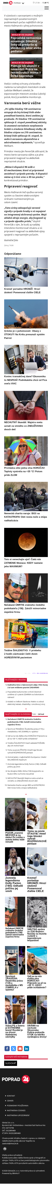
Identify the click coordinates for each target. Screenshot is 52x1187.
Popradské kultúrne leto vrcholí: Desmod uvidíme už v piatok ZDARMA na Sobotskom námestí (25, 694)
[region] (23, 3)
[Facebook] (7, 1049)
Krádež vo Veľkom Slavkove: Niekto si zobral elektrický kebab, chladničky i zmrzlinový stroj (26, 702)
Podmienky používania (17, 1105)
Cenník (10, 1100)
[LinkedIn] (27, 1049)
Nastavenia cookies (16, 1110)
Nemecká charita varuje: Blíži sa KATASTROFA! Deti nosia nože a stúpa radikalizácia (26, 786)
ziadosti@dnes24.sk (10, 1143)
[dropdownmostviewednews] (26, 709)
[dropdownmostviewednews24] (26, 795)
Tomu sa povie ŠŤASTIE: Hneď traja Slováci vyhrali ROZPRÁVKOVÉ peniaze (24, 751)
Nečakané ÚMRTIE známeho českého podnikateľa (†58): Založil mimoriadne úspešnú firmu (24, 722)
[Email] (20, 1049)
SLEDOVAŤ (10, 1063)
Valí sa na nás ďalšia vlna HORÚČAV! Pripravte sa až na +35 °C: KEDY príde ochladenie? (27, 737)
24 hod (41, 714)
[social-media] (4, 1149)
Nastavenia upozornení (18, 1115)
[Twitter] (14, 1049)
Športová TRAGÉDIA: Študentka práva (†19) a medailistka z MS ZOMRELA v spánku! (25, 730)
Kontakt (11, 1096)
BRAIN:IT (16, 1173)
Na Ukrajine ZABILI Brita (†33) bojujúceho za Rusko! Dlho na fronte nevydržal (25, 772)
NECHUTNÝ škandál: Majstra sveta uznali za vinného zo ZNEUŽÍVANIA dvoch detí (25, 779)
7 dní (34, 714)
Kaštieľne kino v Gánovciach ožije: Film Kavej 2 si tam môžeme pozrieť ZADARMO (27, 686)
